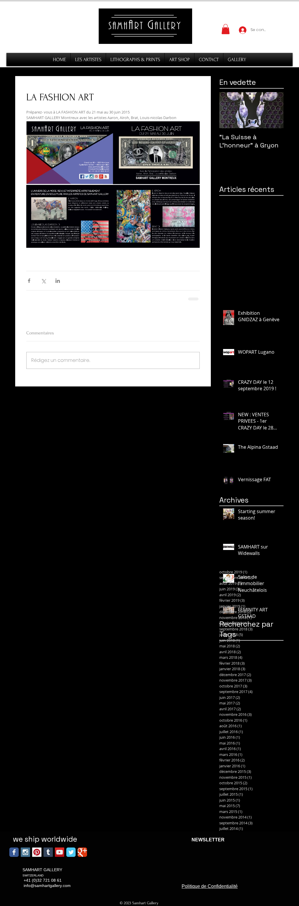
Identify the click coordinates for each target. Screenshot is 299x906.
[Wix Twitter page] (71, 852)
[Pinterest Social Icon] (36, 852)
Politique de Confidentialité (210, 886)
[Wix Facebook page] (14, 852)
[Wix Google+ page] (82, 852)
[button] (225, 29)
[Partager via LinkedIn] (57, 280)
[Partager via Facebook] (29, 280)
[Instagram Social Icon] (25, 852)
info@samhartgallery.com (47, 885)
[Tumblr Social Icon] (48, 852)
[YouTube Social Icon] (59, 852)
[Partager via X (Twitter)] (43, 280)
